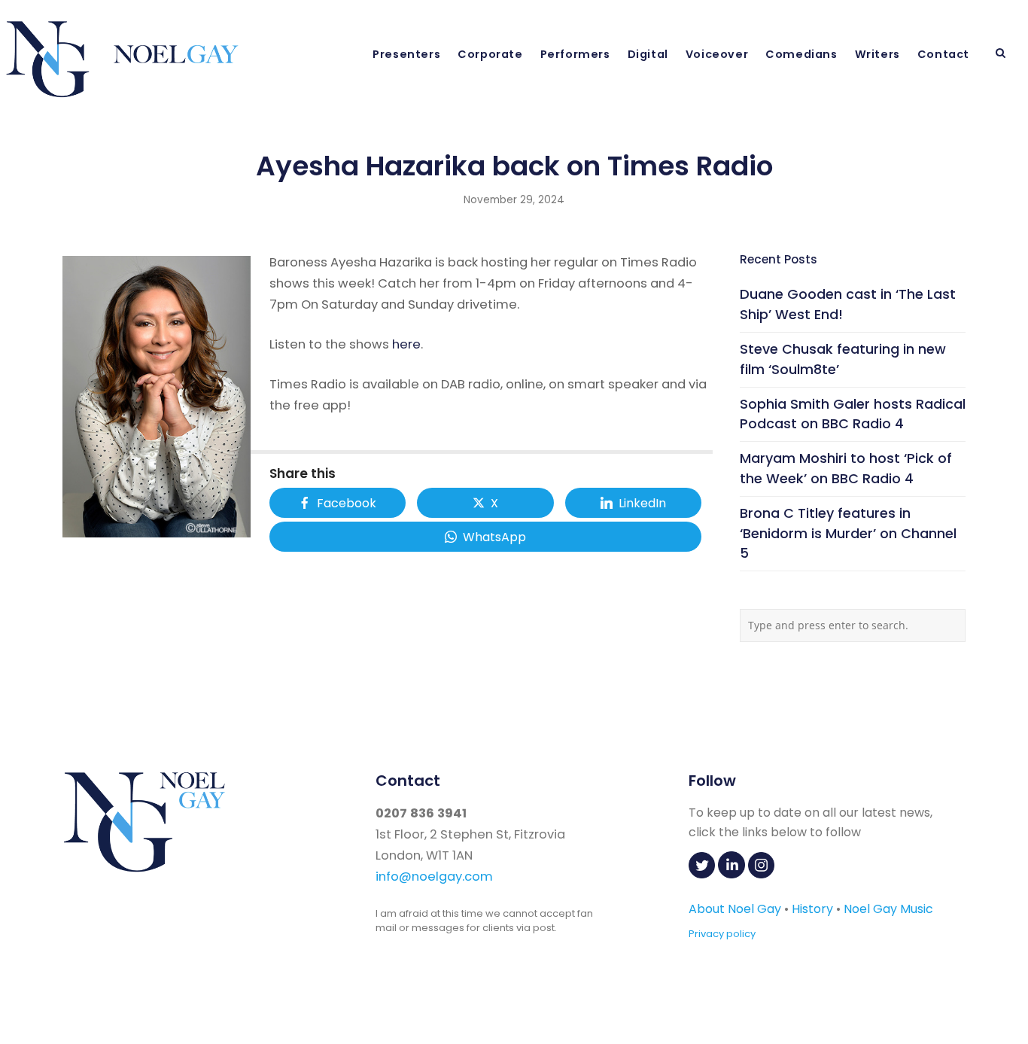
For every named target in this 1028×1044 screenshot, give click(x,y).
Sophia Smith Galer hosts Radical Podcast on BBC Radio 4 (853, 414)
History (812, 909)
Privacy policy (722, 934)
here (406, 344)
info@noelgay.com (434, 876)
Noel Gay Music (888, 909)
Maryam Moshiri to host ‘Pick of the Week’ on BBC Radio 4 (846, 468)
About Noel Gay (735, 909)
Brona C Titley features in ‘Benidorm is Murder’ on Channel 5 (848, 533)
